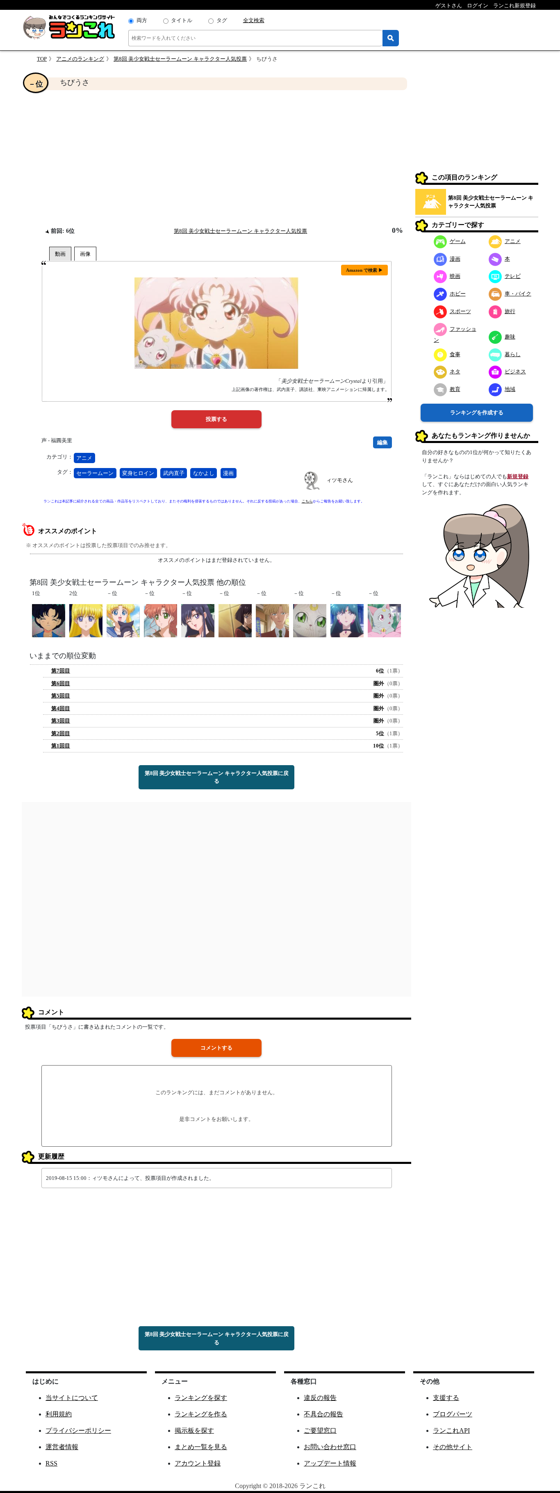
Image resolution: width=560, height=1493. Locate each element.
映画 (455, 276)
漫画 (228, 473)
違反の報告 (320, 1397)
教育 (455, 389)
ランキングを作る (201, 1414)
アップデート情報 (330, 1463)
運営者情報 (62, 1446)
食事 (455, 354)
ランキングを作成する (476, 412)
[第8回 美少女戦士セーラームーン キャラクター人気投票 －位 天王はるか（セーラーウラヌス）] (272, 620)
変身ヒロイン (138, 473)
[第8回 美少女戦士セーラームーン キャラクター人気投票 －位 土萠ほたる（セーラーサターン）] (235, 620)
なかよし (203, 473)
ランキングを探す (201, 1397)
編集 (382, 442)
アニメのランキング (80, 59)
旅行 (510, 311)
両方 (142, 20)
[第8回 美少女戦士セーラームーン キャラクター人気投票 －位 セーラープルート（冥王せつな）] (347, 620)
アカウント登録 (198, 1463)
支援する (446, 1397)
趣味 (510, 337)
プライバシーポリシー (78, 1430)
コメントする (216, 1048)
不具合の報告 (323, 1414)
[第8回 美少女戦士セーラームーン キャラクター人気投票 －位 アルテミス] (309, 620)
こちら (307, 501)
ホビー (458, 294)
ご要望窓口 (320, 1430)
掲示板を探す (194, 1430)
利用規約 (59, 1414)
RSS (51, 1463)
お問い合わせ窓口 (330, 1446)
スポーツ (460, 311)
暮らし (513, 354)
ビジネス (515, 371)
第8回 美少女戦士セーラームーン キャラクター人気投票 (180, 59)
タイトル (181, 20)
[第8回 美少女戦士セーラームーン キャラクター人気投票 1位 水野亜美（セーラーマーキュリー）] (48, 620)
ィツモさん (339, 480)
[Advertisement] (216, 158)
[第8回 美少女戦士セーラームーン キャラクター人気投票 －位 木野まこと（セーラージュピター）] (160, 620)
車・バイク (518, 294)
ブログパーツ (452, 1414)
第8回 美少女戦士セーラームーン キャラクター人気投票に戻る (217, 777)
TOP (42, 59)
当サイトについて (72, 1397)
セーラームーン (95, 473)
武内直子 (173, 473)
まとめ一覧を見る (201, 1446)
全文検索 (253, 20)
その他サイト (452, 1446)
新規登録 (517, 476)
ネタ (455, 371)
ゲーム (458, 241)
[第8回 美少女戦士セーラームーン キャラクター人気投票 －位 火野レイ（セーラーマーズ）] (197, 620)
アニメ (84, 458)
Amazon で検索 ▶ (364, 270)
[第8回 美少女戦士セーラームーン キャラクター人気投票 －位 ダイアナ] (384, 620)
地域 (510, 389)
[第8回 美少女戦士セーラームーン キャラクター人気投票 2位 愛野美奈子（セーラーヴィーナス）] (85, 620)
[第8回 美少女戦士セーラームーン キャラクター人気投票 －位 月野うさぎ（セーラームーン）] (123, 620)
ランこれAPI (451, 1430)
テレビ (513, 276)
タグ (221, 20)
